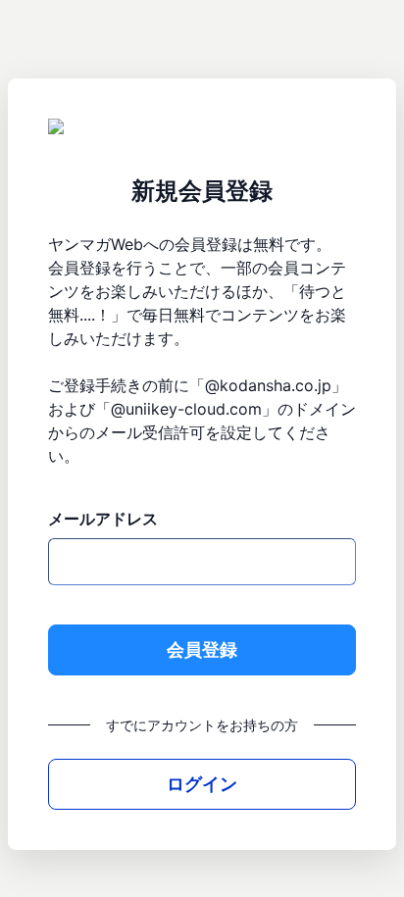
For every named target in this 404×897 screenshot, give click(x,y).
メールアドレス (103, 518)
